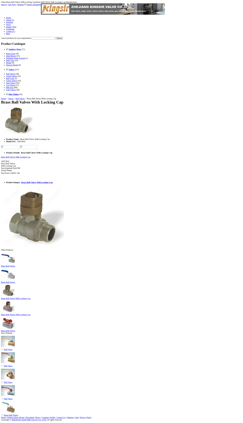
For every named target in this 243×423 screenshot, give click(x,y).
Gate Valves (11, 90)
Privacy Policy (86, 417)
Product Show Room (15, 417)
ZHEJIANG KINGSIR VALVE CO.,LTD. (29, 420)
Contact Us (10, 31)
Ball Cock (10, 78)
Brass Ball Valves (8, 266)
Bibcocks (10, 87)
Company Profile (48, 417)
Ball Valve (8, 349)
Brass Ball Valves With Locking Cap (15, 157)
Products (9, 22)
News (8, 25)
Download (30, 417)
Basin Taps (10, 54)
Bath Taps (10, 60)
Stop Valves (11, 83)
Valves (10, 99)
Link (77, 417)
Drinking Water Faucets (15, 58)
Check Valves (11, 81)
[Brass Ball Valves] (8, 413)
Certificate (10, 29)
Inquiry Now (11, 27)
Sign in (4, 5)
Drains (8, 63)
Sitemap (20, 5)
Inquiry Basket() (34, 5)
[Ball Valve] (8, 347)
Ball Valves (10, 74)
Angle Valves (11, 76)
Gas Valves (10, 85)
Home (8, 18)
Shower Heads (12, 65)
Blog (8, 34)
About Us (10, 20)
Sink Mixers (11, 56)
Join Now (12, 5)
